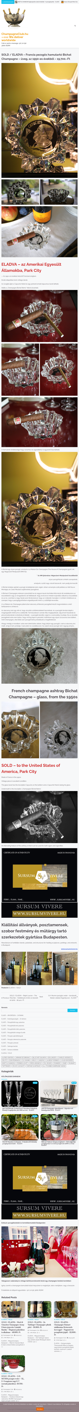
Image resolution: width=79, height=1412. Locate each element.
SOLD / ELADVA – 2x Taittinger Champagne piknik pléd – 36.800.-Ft (39, 1324)
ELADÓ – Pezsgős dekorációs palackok (13, 1039)
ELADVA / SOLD (15, 988)
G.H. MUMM (26, 1060)
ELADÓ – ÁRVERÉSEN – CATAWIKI (12, 1015)
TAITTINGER (6, 1066)
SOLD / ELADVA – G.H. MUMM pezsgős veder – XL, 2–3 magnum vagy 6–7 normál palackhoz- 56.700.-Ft (12, 1381)
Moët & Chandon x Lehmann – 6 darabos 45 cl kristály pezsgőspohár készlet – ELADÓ (19, 1143)
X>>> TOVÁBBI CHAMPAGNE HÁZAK (54, 1066)
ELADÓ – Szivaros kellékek (9, 1049)
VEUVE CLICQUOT (18, 1066)
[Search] (75, 25)
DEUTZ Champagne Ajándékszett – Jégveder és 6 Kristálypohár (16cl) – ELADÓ (57, 1109)
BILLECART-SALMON (39, 1057)
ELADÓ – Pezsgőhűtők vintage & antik (13, 1032)
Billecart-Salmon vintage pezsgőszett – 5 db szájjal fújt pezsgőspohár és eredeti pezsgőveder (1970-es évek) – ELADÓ (58, 1143)
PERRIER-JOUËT (22, 1063)
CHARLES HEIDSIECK (65, 1057)
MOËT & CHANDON (8, 1063)
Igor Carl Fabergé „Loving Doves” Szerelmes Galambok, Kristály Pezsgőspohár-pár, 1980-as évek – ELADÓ (19, 1109)
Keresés (4, 1007)
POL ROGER (47, 1063)
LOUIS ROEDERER (67, 1060)
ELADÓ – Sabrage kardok (9, 1046)
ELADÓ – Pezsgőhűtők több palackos (13, 1029)
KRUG (34, 1060)
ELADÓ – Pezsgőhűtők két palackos (12, 1025)
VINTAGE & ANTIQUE (33, 1066)
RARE (65, 1063)
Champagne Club (8, 1335)
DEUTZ (4, 1060)
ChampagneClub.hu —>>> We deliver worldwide (14, 37)
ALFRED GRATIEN (7, 1057)
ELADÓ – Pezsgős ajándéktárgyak (12, 1036)
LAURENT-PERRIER (52, 1060)
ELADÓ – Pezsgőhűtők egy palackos (12, 1022)
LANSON (41, 1060)
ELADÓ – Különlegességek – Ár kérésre (13, 1019)
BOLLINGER (52, 1057)
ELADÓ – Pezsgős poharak (9, 1043)
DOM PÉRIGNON (14, 1060)
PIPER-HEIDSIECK (35, 1063)
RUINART (72, 1063)
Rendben (40, 1409)
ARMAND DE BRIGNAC (23, 1057)
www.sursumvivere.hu (69, 949)
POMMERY (57, 1063)
